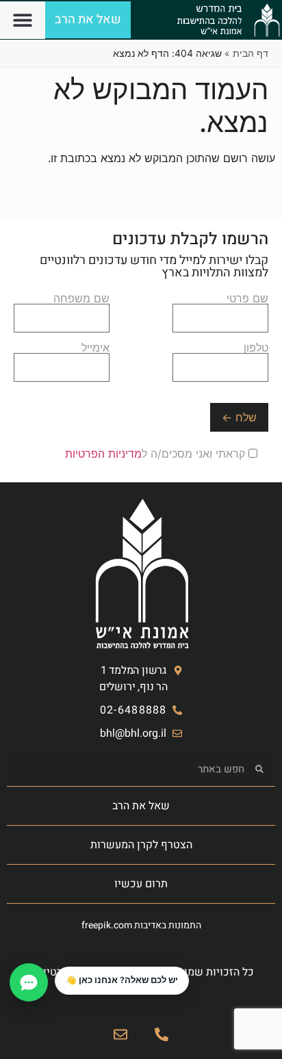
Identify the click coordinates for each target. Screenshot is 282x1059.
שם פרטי (247, 299)
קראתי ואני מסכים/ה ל (156, 453)
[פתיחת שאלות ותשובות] (29, 982)
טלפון (256, 348)
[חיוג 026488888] (161, 1034)
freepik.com (106, 925)
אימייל (95, 348)
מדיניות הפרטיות (103, 453)
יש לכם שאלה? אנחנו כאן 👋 (122, 980)
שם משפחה (81, 299)
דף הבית (250, 53)
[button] (23, 20)
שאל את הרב (141, 806)
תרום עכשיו (141, 884)
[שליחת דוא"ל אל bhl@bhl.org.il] (120, 1034)
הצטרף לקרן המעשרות (141, 845)
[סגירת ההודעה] (55, 967)
